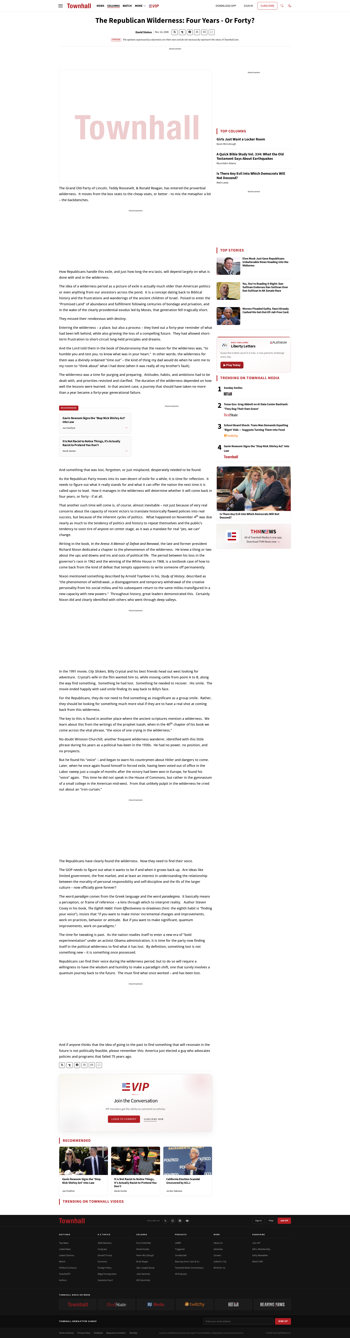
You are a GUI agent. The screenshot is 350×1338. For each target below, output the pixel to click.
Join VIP (284, 1220)
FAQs (271, 1220)
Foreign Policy (105, 1267)
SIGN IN (248, 6)
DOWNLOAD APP (226, 6)
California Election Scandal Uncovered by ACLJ (183, 1181)
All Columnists (143, 1280)
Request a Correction (116, 1333)
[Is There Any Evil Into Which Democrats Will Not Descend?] (254, 489)
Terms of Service (66, 1333)
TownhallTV (65, 1274)
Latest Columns (66, 1255)
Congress (102, 1249)
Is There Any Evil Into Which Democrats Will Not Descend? (251, 176)
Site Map (133, 1333)
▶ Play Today (231, 365)
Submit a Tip (220, 1261)
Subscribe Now (154, 1119)
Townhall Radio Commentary (189, 1267)
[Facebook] (180, 1221)
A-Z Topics (104, 1234)
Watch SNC (257, 1261)
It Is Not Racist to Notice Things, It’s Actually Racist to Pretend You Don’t (135, 1182)
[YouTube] (187, 1221)
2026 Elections (104, 1243)
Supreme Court (105, 1280)
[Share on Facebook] (190, 32)
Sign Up (283, 1321)
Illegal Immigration (107, 1274)
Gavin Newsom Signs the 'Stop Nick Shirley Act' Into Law (81, 1181)
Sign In (258, 1220)
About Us (218, 1243)
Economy (102, 1261)
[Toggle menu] (60, 5)
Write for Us (219, 1267)
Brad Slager (142, 1261)
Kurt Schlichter (143, 1243)
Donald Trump (105, 1255)
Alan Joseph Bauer (145, 1267)
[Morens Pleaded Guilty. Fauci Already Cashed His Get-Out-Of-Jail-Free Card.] (228, 316)
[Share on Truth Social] (182, 32)
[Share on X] (175, 32)
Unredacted (180, 1255)
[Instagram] (173, 1221)
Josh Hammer (143, 1274)
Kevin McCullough (145, 1255)
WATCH (127, 6)
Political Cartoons (67, 1267)
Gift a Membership (261, 1249)
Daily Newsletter (260, 1255)
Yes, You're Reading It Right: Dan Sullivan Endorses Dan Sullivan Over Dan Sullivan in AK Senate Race (265, 287)
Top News (63, 1243)
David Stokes (143, 32)
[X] (165, 1221)
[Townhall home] (72, 1220)
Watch (62, 1261)
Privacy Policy (83, 1333)
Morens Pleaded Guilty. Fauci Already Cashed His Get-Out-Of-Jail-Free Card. (265, 310)
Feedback (98, 1333)
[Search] (282, 6)
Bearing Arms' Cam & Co (187, 1261)
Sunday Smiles (233, 388)
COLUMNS (113, 6)
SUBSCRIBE (267, 6)
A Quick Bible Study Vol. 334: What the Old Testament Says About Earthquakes (250, 156)
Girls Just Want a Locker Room (241, 139)
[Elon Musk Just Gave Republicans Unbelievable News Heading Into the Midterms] (228, 266)
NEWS (100, 6)
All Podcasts (181, 1274)
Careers (217, 1255)
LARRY (178, 1243)
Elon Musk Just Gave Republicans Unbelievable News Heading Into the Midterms (265, 262)
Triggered (179, 1249)
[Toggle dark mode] (290, 6)
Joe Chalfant (68, 1191)
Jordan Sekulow (174, 1191)
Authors (63, 1280)
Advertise (218, 1249)
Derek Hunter (120, 1191)
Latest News (65, 1249)
